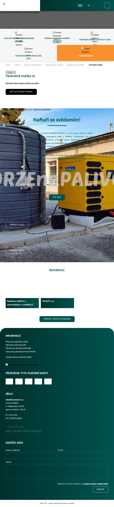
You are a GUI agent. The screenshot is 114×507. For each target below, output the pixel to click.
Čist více (57, 197)
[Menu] (80, 5)
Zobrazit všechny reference (57, 319)
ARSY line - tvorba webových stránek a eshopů (57, 503)
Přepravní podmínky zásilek (17, 342)
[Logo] (24, 365)
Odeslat (100, 489)
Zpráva (8, 462)
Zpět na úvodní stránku (21, 92)
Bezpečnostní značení (54, 65)
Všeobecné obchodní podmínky (18, 348)
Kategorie (10, 72)
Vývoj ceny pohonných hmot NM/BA (20, 352)
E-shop (17, 65)
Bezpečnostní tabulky (76, 65)
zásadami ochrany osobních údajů (95, 484)
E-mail (60, 450)
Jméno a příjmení (13, 450)
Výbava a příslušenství (33, 65)
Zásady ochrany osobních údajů (18, 357)
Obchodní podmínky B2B (16, 345)
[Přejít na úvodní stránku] (20, 5)
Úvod (8, 65)
